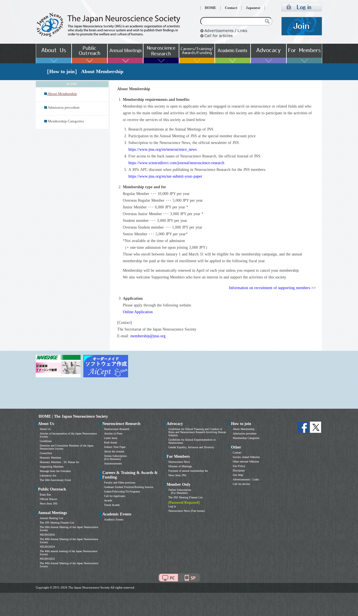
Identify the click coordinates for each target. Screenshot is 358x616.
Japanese (253, 8)
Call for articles (241, 483)
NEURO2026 (47, 534)
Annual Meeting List (51, 518)
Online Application (138, 312)
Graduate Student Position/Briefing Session (128, 487)
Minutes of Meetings (180, 466)
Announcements (113, 463)
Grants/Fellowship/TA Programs (122, 491)
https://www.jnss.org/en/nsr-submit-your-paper (165, 176)
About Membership (244, 429)
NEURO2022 (47, 558)
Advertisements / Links (246, 479)
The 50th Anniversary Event (55, 480)
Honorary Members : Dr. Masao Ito (59, 462)
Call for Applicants (114, 496)
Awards (108, 500)
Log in (172, 506)
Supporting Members (51, 466)
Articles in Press (113, 433)
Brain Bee (45, 494)
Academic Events (113, 519)
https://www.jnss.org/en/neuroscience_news (162, 149)
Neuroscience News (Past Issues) (186, 510)
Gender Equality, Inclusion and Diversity (191, 447)
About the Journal (114, 451)
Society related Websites (246, 457)
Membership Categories (66, 121)
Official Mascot (48, 499)
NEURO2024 (47, 546)
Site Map (238, 474)
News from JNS (49, 503)
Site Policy (239, 466)
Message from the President (55, 471)
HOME (210, 8)
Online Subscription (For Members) (115, 457)
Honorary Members (50, 457)
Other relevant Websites (246, 461)
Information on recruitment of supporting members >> (272, 288)
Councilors (46, 453)
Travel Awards (112, 504)
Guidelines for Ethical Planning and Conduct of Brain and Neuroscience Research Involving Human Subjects (197, 432)
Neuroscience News (179, 461)
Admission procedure (64, 108)
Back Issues (110, 442)
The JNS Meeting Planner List (57, 522)
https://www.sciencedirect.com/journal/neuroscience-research (176, 163)
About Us (45, 429)
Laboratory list (48, 475)
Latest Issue (110, 438)
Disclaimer (239, 470)
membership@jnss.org (148, 336)
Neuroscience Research (116, 429)
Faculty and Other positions (119, 482)
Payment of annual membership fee (188, 470)
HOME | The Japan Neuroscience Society (73, 416)
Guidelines (46, 441)
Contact (231, 8)
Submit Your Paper (115, 446)
